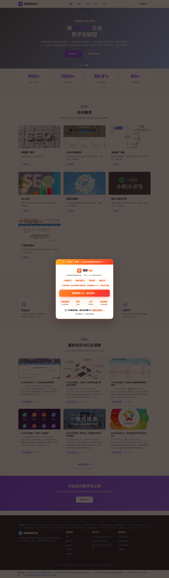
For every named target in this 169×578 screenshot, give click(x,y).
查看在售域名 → (98, 310)
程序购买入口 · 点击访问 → (84, 293)
